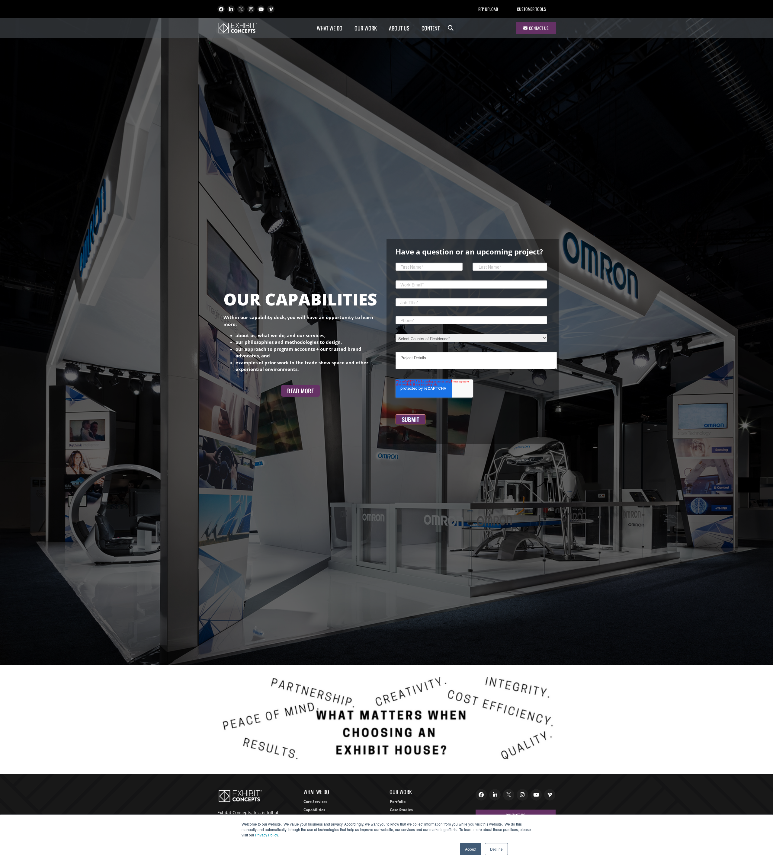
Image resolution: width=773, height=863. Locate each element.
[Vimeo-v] (270, 9)
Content (431, 28)
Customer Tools (531, 9)
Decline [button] (496, 849)
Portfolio (398, 801)
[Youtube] (261, 9)
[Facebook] (221, 9)
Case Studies (401, 809)
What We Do (329, 28)
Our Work (365, 28)
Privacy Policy (266, 834)
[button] (451, 28)
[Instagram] (251, 9)
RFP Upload (488, 9)
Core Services (315, 801)
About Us (399, 28)
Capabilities (314, 809)
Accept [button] (470, 849)
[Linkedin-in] (231, 9)
